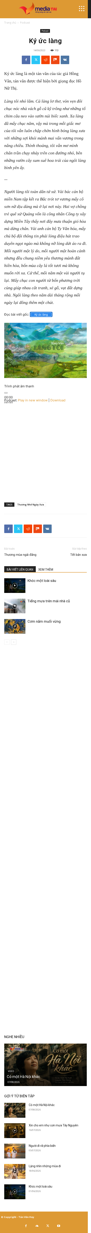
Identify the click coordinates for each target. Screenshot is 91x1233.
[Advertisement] (45, 449)
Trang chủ (10, 22)
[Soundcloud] (37, 1226)
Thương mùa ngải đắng (20, 555)
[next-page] (13, 642)
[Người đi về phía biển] (14, 1151)
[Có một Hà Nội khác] (45, 1065)
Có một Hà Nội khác (23, 1076)
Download (57, 400)
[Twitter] (36, 60)
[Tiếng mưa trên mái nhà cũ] (14, 606)
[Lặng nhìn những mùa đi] (14, 1171)
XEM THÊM (45, 569)
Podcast (25, 22)
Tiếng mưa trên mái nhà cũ (49, 601)
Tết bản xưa (78, 555)
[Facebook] (26, 60)
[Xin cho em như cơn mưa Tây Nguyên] (14, 1130)
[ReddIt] (45, 60)
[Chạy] (6, 393)
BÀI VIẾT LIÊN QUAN (20, 569)
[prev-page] (7, 642)
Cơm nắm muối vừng (44, 621)
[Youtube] (58, 1226)
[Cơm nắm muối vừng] (14, 626)
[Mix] (55, 60)
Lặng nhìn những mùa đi (45, 1166)
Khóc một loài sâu (42, 580)
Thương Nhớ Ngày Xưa (30, 504)
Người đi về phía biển (42, 1145)
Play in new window (33, 400)
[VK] (65, 60)
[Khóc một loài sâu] (14, 585)
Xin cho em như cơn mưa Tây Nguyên (53, 1125)
